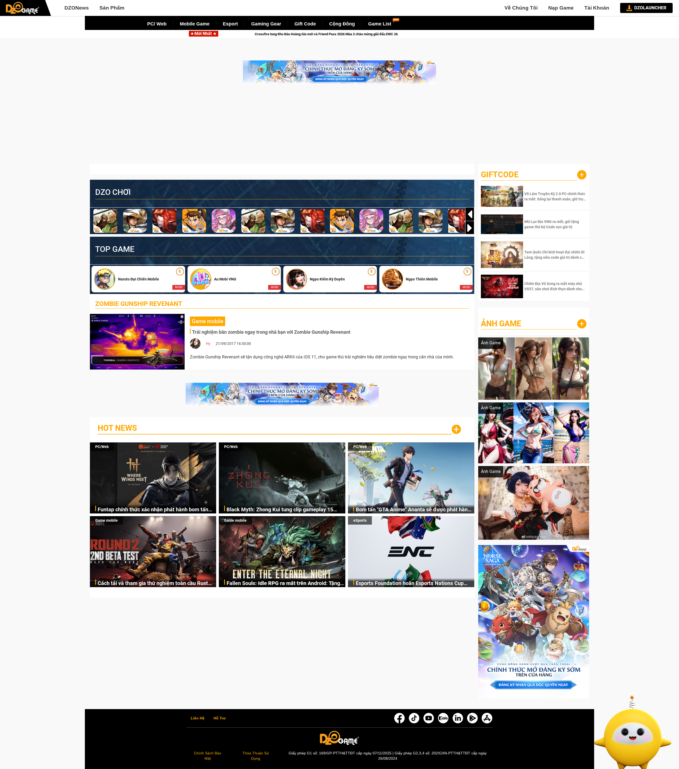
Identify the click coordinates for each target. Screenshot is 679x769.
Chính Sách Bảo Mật (207, 756)
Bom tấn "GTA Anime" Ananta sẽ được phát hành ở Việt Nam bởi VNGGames (413, 509)
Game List (379, 24)
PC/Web (102, 447)
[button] (469, 228)
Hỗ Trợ (220, 718)
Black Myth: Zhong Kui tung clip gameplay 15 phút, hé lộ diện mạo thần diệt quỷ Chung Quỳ (280, 509)
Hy (208, 343)
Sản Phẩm (111, 8)
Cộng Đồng (342, 24)
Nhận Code (555, 196)
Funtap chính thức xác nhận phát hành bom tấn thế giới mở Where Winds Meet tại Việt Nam (153, 509)
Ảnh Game (501, 323)
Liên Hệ (197, 718)
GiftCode (500, 174)
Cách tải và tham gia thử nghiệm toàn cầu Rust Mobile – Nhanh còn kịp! (153, 583)
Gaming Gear (266, 24)
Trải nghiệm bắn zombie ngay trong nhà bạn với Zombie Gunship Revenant (271, 332)
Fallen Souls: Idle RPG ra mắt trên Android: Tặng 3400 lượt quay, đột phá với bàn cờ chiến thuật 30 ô (285, 583)
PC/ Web (157, 24)
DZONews (76, 8)
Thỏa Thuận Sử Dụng (255, 756)
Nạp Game (561, 8)
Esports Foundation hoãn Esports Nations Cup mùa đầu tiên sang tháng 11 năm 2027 (410, 583)
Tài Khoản (596, 8)
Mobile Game (195, 24)
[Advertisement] (339, 127)
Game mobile (106, 520)
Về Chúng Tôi (521, 8)
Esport (230, 24)
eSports (360, 520)
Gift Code (305, 24)
